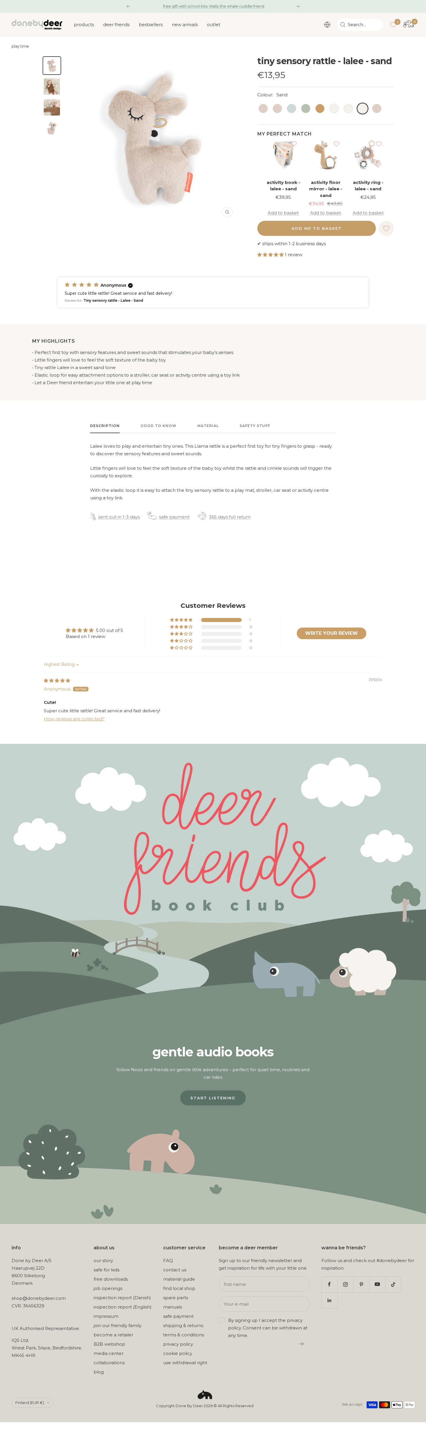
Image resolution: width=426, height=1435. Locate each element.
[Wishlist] (393, 25)
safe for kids (106, 1270)
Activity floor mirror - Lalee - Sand (325, 189)
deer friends (116, 24)
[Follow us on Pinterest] (361, 1284)
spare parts (175, 1297)
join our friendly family (117, 1325)
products (84, 24)
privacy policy (178, 1344)
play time (20, 46)
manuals (172, 1307)
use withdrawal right (185, 1362)
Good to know (158, 426)
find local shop (179, 1288)
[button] (271, 254)
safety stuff (255, 426)
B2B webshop (109, 1344)
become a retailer (113, 1335)
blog (99, 1372)
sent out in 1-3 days (119, 517)
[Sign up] (301, 1344)
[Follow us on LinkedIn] (329, 1300)
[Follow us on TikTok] (393, 1284)
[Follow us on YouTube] (377, 1284)
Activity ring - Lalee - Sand (368, 186)
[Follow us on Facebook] (329, 1284)
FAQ (168, 1260)
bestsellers (151, 24)
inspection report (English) (123, 1307)
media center (108, 1353)
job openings (108, 1288)
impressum (106, 1316)
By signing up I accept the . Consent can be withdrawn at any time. (267, 1327)
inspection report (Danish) (122, 1297)
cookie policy (177, 1353)
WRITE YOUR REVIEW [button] (331, 633)
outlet (213, 24)
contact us (174, 1270)
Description (105, 426)
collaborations (109, 1362)
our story (103, 1260)
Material (208, 426)
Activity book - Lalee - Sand (283, 186)
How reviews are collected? (74, 719)
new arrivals (185, 24)
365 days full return (230, 517)
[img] (57, 680)
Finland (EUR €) (29, 1402)
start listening (213, 1098)
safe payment (174, 517)
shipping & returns (183, 1325)
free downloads (111, 1279)
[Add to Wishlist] (294, 144)
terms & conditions (183, 1335)
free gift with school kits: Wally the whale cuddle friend (213, 6)
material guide (179, 1279)
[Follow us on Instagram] (345, 1284)
